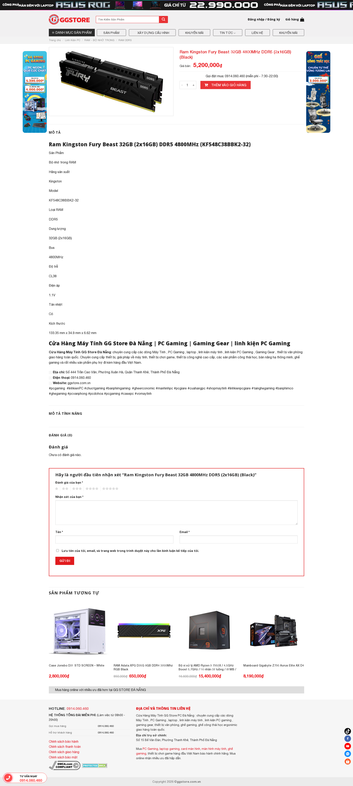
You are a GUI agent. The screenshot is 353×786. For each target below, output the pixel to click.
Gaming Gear (211, 343)
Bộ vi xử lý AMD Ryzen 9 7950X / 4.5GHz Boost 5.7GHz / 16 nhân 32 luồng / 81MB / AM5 (207, 668)
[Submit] (163, 19)
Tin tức (226, 33)
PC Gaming (173, 343)
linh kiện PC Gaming (262, 343)
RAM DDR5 (125, 40)
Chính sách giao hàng (64, 752)
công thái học (247, 357)
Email (185, 532)
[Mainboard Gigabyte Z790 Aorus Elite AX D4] (273, 630)
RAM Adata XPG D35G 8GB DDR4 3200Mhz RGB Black (143, 667)
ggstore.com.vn (79, 383)
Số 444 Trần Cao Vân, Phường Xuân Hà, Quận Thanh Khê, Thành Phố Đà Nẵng (123, 372)
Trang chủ (55, 40)
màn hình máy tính (214, 748)
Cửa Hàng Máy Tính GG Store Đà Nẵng (100, 343)
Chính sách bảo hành (63, 741)
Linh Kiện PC (72, 40)
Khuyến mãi (194, 33)
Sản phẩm (111, 33)
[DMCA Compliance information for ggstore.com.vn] (64, 765)
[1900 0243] (8, 778)
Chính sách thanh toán (65, 746)
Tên (59, 532)
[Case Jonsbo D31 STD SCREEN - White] (79, 630)
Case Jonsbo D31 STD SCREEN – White (76, 665)
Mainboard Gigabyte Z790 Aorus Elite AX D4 (273, 665)
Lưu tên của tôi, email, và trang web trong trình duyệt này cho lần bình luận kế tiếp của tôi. (130, 550)
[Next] (304, 643)
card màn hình (190, 748)
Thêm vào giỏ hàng (229, 85)
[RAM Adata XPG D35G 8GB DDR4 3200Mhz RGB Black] (144, 630)
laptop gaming (170, 748)
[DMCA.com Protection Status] (94, 765)
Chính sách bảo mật (63, 757)
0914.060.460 (78, 709)
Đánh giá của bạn (69, 482)
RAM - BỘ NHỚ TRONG (99, 40)
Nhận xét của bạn (69, 497)
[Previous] (49, 643)
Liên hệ (257, 33)
